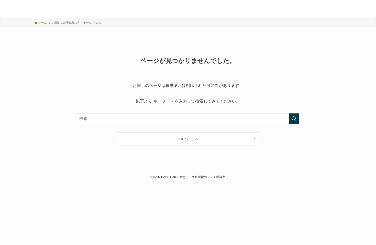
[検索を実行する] (294, 118)
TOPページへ (188, 139)
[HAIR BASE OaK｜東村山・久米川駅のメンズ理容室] (44, 9)
